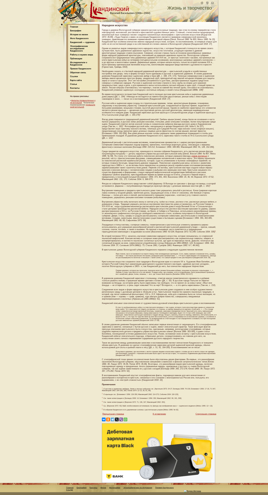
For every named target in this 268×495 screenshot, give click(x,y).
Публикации (76, 58)
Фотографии (114, 488)
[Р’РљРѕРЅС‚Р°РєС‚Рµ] (104, 419)
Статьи (73, 84)
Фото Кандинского (79, 38)
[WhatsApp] (125, 419)
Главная (74, 27)
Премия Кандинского (164, 488)
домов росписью (199, 156)
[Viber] (121, 419)
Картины (93, 488)
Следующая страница (206, 414)
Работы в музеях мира (81, 55)
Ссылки (74, 76)
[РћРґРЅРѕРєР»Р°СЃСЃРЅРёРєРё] (108, 419)
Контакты (75, 88)
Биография (82, 488)
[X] (117, 419)
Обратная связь (78, 72)
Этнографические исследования (137, 488)
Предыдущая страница (113, 414)
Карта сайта (76, 80)
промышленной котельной (82, 106)
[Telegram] (112, 419)
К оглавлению (159, 414)
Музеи (103, 488)
